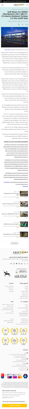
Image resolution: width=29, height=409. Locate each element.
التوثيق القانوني (24, 320)
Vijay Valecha (8, 50)
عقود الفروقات (25, 294)
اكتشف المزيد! (5, 1)
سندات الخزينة (25, 293)
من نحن (26, 304)
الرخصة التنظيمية (24, 318)
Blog (12, 311)
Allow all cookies (14, 405)
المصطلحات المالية (9, 312)
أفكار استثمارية (10, 306)
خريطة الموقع (10, 322)
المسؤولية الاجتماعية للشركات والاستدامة (23, 313)
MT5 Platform (10, 287)
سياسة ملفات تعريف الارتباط (22, 324)
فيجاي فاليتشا (11, 21)
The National (25, 186)
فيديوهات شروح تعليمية (8, 307)
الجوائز (26, 306)
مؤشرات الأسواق (24, 291)
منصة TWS (11, 291)
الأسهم (26, 287)
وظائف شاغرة (25, 311)
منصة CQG (11, 289)
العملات (26, 286)
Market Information (24, 298)
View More (14, 243)
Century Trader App (9, 286)
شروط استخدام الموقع (8, 320)
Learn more (4, 397)
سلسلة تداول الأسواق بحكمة (7, 309)
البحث (27, 309)
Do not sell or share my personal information (14, 401)
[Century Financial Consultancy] (21, 5)
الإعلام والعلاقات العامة (23, 307)
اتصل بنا (11, 318)
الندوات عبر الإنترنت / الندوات (7, 304)
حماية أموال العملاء (23, 315)
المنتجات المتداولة (24, 296)
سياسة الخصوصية (24, 322)
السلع (27, 289)
